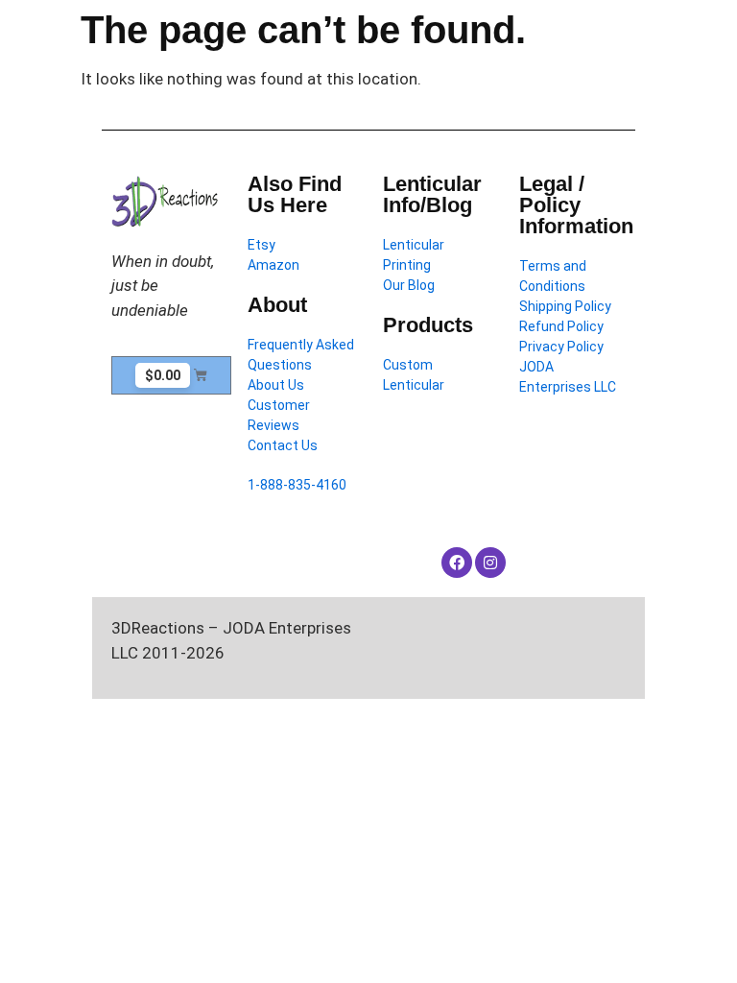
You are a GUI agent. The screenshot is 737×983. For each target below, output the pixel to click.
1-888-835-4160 (297, 484)
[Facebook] (456, 562)
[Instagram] (490, 562)
